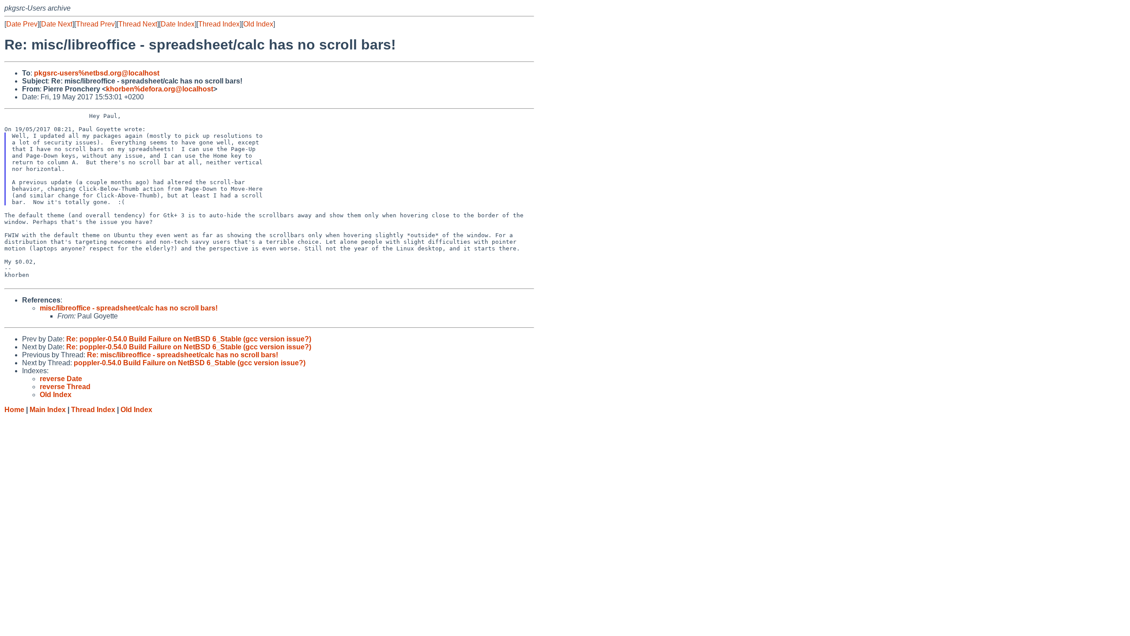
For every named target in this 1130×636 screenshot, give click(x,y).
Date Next (56, 24)
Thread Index (219, 24)
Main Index (48, 409)
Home (14, 409)
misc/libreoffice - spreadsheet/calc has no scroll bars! (129, 308)
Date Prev (22, 24)
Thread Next (137, 24)
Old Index (258, 24)
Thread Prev (95, 24)
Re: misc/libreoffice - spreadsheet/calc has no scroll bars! (182, 355)
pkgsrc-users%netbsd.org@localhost (96, 73)
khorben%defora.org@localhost (159, 89)
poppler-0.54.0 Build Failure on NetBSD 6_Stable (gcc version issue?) (189, 363)
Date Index (178, 24)
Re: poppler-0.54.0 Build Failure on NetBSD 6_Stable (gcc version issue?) (188, 339)
